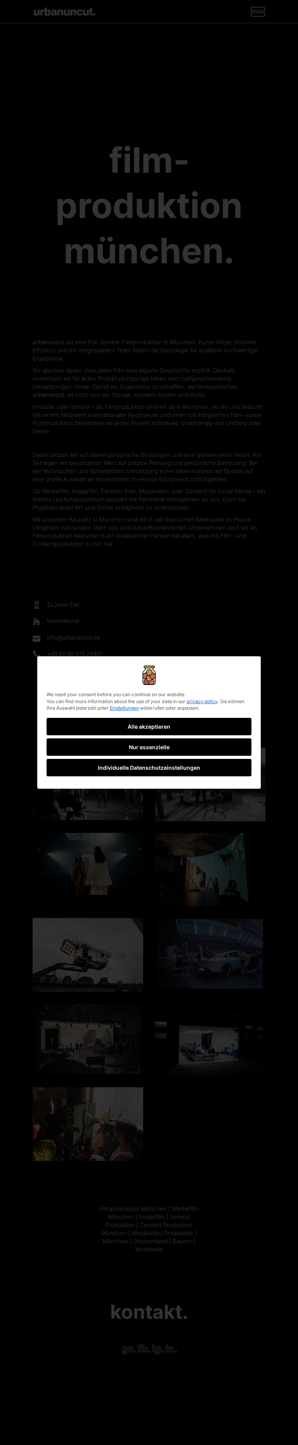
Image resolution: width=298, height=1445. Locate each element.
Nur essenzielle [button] (149, 747)
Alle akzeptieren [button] (149, 726)
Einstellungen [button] (124, 708)
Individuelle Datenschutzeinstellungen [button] (149, 767)
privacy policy (202, 701)
